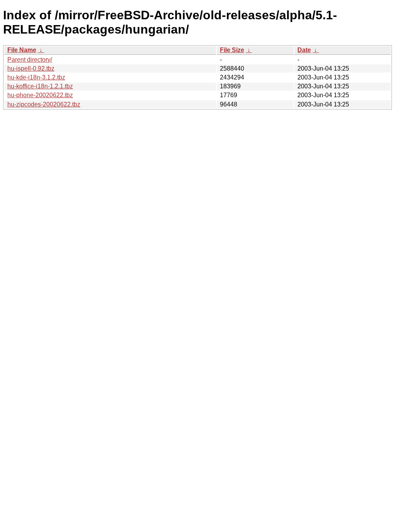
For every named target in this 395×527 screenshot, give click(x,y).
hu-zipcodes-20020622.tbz (43, 104)
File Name (21, 50)
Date (304, 50)
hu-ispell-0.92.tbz (30, 68)
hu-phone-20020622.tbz (40, 95)
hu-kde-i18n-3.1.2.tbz (36, 77)
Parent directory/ (29, 59)
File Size (232, 50)
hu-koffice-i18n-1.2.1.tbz (40, 86)
